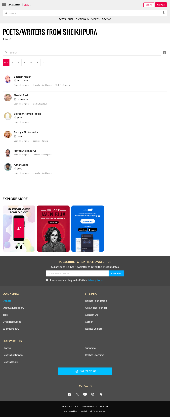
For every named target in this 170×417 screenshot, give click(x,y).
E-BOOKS (106, 19)
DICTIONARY (82, 19)
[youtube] (85, 394)
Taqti (5, 314)
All (6, 62)
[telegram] (100, 394)
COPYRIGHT (102, 406)
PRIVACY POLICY (70, 406)
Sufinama (90, 348)
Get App (161, 4)
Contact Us (91, 314)
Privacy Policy (96, 280)
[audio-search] (163, 12)
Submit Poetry (11, 328)
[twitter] (77, 394)
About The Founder (96, 307)
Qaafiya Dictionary (13, 307)
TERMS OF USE (87, 406)
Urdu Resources (12, 321)
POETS (62, 19)
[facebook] (69, 394)
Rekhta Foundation (96, 300)
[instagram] (92, 394)
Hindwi (7, 348)
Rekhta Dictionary (13, 355)
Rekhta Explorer (94, 328)
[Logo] (14, 5)
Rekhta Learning (94, 355)
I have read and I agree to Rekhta (77, 280)
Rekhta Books (10, 362)
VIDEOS (95, 19)
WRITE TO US (88, 371)
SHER (71, 19)
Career (89, 321)
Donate (149, 4)
